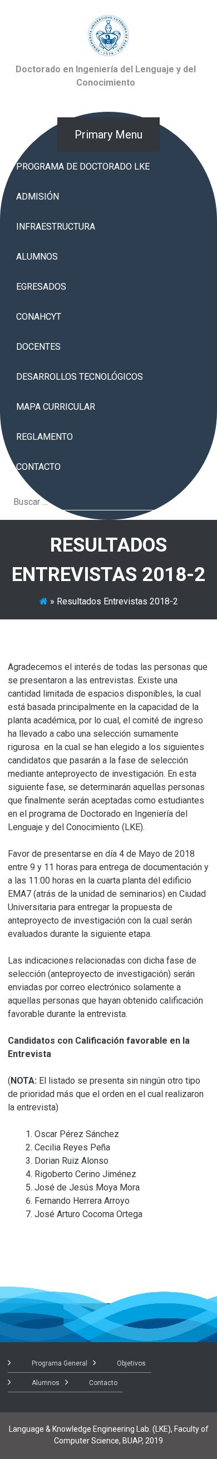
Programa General (59, 1363)
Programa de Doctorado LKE (83, 166)
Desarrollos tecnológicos (79, 376)
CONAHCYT (38, 316)
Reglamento (44, 436)
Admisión (37, 196)
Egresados (41, 286)
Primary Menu (108, 134)
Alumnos (37, 256)
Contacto (38, 466)
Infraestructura (55, 226)
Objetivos (131, 1363)
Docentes (38, 346)
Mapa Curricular (55, 406)
